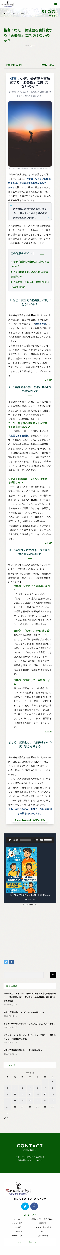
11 (15, 1094)
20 (30, 1100)
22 (45, 1100)
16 (53, 1094)
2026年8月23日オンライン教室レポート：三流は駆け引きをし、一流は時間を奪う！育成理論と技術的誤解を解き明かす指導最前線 (30, 997)
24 (7, 1107)
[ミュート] (41, 839)
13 (30, 1094)
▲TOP (48, 380)
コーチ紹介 (17, 1227)
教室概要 (42, 1223)
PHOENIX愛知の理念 (42, 1227)
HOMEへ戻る (47, 65)
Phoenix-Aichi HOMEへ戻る (30, 820)
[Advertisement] (30, 927)
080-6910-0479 (32, 1198)
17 (7, 1100)
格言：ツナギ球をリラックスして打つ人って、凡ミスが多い (30, 1024)
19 (23, 1100)
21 (37, 1100)
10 (7, 1094)
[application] (30, 840)
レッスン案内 (17, 1223)
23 (53, 1100)
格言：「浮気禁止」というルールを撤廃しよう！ (25, 1012)
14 (37, 1094)
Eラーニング (17, 1236)
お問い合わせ (43, 1236)
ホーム (17, 1219)
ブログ (43, 1231)
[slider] (48, 839)
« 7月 (6, 1118)
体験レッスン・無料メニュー (42, 1219)
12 (23, 1094)
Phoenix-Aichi (14, 64)
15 (45, 1094)
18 (15, 1100)
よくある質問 (17, 1231)
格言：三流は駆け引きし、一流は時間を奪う (23, 1050)
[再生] (10, 839)
